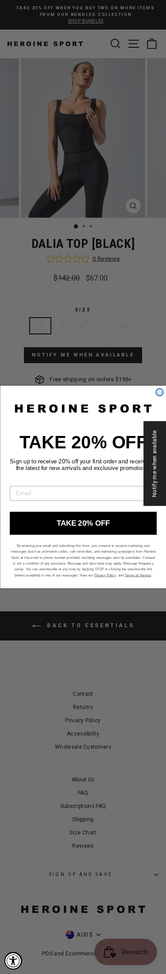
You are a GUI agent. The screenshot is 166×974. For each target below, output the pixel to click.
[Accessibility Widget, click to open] (13, 961)
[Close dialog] (159, 392)
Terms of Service (137, 575)
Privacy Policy (105, 575)
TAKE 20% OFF (83, 523)
